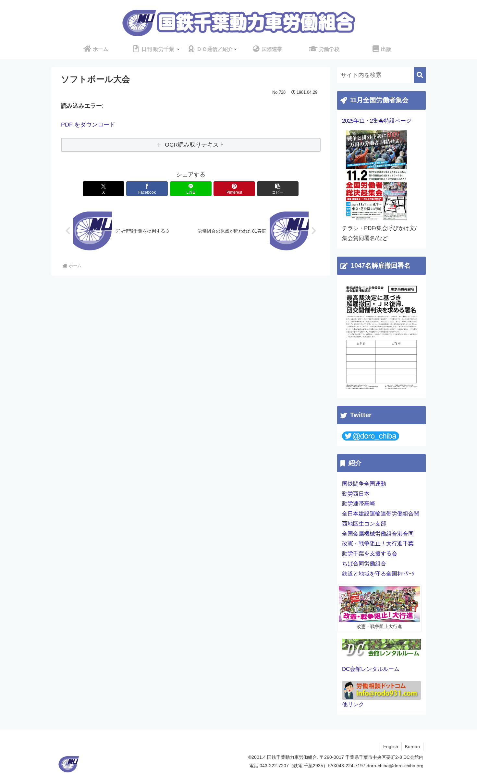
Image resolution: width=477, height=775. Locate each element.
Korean (412, 746)
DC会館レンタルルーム (370, 669)
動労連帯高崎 (358, 504)
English (390, 746)
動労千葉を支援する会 (369, 554)
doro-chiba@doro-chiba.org (395, 765)
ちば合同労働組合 (364, 564)
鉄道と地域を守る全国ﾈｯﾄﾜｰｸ (378, 574)
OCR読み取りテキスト (195, 144)
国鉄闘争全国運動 (364, 484)
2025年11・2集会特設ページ (376, 121)
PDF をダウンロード (88, 124)
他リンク (353, 704)
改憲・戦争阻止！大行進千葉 (378, 543)
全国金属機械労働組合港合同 (378, 534)
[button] (278, 188)
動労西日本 (356, 494)
